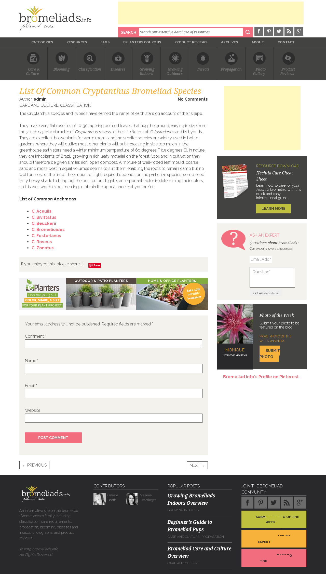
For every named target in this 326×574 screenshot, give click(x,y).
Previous (34, 465)
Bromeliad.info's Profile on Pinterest (261, 376)
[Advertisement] (211, 13)
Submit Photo (270, 353)
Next (197, 465)
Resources (76, 42)
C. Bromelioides (48, 229)
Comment (35, 336)
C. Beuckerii (44, 223)
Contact (286, 42)
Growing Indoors (183, 510)
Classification (89, 69)
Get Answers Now (266, 293)
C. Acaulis (41, 211)
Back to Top (276, 558)
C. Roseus (42, 241)
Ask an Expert (274, 539)
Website (32, 410)
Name (31, 360)
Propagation (231, 69)
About (258, 42)
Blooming (61, 69)
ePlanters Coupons (142, 42)
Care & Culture (33, 71)
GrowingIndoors (147, 71)
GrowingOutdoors (175, 71)
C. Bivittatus (44, 217)
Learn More (274, 208)
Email (31, 385)
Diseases (118, 69)
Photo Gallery (259, 71)
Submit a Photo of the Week (277, 519)
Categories (42, 42)
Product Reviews (190, 42)
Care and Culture (38, 105)
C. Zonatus (43, 247)
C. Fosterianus (46, 235)
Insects (203, 69)
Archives (229, 42)
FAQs (105, 42)
